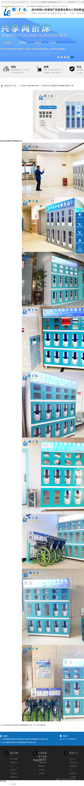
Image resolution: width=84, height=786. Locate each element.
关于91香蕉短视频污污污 (14, 762)
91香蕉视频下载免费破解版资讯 (42, 762)
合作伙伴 (13, 770)
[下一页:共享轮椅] (39, 725)
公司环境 (13, 784)
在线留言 (72, 773)
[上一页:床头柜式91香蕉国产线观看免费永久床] (16, 725)
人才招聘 (72, 777)
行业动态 (41, 770)
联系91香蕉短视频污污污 (73, 766)
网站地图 (3, 781)
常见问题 (41, 773)
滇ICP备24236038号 (68, 779)
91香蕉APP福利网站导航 (29, 86)
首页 (14, 86)
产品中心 (72, 759)
